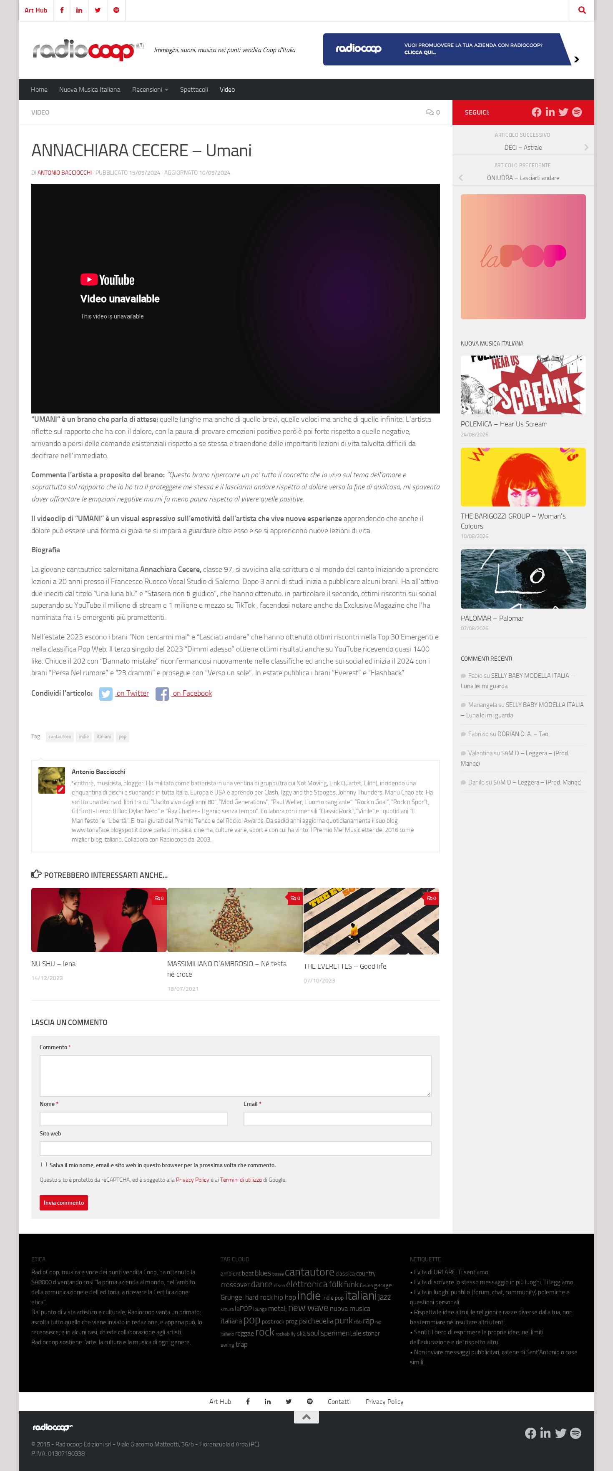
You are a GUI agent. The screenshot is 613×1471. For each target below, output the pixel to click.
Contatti (339, 1402)
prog (292, 1321)
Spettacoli (194, 89)
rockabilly (286, 1334)
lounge (260, 1309)
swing (227, 1345)
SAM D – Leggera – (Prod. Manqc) (537, 782)
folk (336, 1284)
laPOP (243, 1309)
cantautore (60, 736)
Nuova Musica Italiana (90, 89)
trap (242, 1344)
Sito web (50, 1133)
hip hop (285, 1297)
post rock (273, 1321)
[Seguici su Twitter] (563, 112)
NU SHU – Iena (53, 964)
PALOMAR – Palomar (492, 618)
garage (383, 1285)
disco (279, 1285)
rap (368, 1321)
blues (263, 1273)
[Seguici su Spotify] (577, 112)
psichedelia (316, 1321)
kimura (227, 1309)
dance (262, 1284)
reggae (244, 1333)
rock (264, 1332)
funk (351, 1284)
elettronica (307, 1284)
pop (122, 736)
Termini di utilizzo (241, 1179)
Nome (49, 1104)
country (366, 1273)
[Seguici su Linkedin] (550, 112)
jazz (384, 1297)
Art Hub (36, 10)
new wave (308, 1307)
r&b (358, 1321)
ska (301, 1333)
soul (313, 1333)
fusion (366, 1285)
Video (227, 89)
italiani (104, 736)
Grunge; (232, 1297)
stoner (371, 1333)
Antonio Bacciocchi (65, 172)
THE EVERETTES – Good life (345, 966)
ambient (231, 1273)
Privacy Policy (192, 1179)
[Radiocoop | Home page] (88, 50)
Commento (55, 1047)
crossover (235, 1285)
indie (84, 736)
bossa (278, 1274)
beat (248, 1273)
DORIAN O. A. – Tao (522, 734)
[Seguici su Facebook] (537, 112)
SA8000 (41, 1282)
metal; (277, 1309)
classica (345, 1273)
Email (252, 1104)
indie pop (333, 1297)
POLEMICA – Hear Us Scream (504, 424)
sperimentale (341, 1333)
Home (39, 89)
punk (344, 1321)
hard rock (259, 1297)
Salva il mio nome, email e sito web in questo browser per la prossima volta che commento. (163, 1165)
